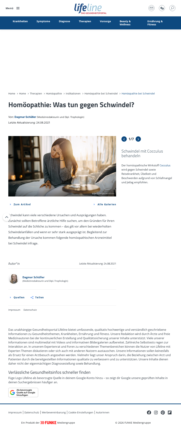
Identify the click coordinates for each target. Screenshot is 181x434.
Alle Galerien (107, 204)
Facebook (149, 412)
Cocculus (165, 165)
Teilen (39, 297)
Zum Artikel (22, 204)
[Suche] (172, 8)
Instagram (156, 412)
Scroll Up (7, 217)
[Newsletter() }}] (151, 8)
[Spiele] (162, 8)
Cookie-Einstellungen (80, 412)
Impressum (14, 309)
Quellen (19, 297)
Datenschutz (30, 309)
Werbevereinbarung (54, 412)
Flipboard (170, 412)
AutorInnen (102, 412)
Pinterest (163, 412)
